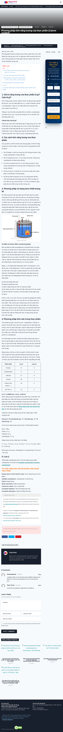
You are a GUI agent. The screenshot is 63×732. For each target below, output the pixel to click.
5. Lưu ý (5, 85)
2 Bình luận (50, 27)
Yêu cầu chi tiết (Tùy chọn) (53, 105)
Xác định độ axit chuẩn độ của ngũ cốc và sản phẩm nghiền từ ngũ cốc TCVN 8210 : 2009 (11, 682)
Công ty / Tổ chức (52, 91)
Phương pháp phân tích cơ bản (33, 45)
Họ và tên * (50, 84)
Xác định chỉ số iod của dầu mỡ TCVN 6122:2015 (52, 659)
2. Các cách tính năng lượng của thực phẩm (14, 75)
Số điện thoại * (56, 84)
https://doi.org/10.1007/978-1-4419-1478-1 (12, 520)
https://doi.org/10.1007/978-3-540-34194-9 (12, 515)
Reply (39, 574)
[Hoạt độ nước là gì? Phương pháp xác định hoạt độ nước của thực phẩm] (10, 650)
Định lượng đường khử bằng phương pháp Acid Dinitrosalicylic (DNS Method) (31, 660)
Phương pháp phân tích (17, 45)
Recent (53, 52)
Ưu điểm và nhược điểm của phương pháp (14, 79)
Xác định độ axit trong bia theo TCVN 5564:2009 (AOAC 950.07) (25, 6)
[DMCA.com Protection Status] (18, 729)
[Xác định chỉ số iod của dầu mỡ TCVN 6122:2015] (52, 650)
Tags (59, 52)
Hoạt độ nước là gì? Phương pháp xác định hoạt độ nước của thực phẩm (10, 660)
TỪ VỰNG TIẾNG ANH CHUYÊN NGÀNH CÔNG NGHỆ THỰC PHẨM (19, 88)
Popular (48, 52)
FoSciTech (36, 27)
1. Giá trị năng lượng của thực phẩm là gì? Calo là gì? (16, 70)
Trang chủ (6, 45)
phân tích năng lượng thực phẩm (10, 545)
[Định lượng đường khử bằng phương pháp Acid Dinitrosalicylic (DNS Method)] (31, 650)
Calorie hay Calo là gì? (10, 72)
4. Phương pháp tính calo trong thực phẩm (13, 82)
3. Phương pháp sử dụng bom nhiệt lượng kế (14, 77)
